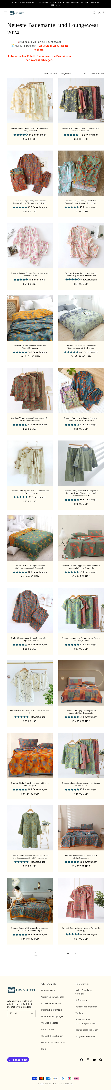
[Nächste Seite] (75, 953)
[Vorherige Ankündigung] (5, 4)
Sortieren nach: (51, 73)
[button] (5, 12)
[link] (36, 953)
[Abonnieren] (32, 1013)
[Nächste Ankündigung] (105, 4)
